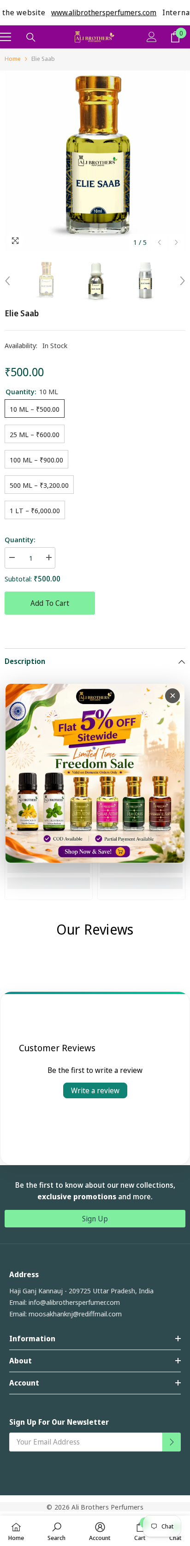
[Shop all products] (95, 773)
